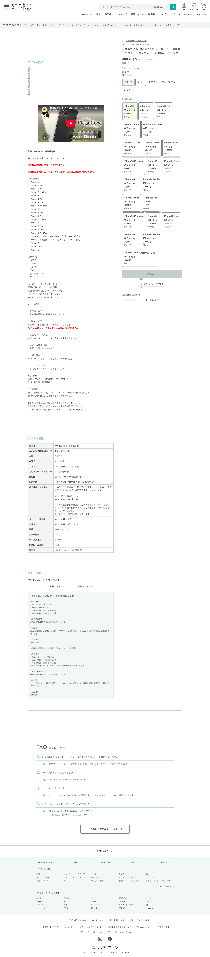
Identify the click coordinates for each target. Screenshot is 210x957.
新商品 (151, 14)
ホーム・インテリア (127, 877)
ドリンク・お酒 (42, 877)
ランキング (121, 14)
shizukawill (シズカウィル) (67, 466)
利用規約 (44, 927)
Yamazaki (150, 908)
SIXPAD (39, 901)
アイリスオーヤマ (126, 905)
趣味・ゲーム (96, 877)
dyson (66, 898)
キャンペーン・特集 (91, 14)
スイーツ (149, 874)
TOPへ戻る (103, 851)
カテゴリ (34, 25)
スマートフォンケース (79, 25)
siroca (93, 901)
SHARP (39, 905)
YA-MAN (122, 901)
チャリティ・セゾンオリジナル (158, 881)
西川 (148, 905)
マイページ (201, 14)
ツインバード (96, 905)
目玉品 (108, 14)
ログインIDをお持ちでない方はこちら (85, 920)
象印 (65, 905)
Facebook (110, 939)
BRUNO (122, 908)
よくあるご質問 (141, 920)
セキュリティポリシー (93, 927)
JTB (65, 901)
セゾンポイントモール (121, 932)
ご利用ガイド (164, 863)
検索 (173, 7)
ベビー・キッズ (42, 881)
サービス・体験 (97, 881)
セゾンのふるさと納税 (93, 932)
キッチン (94, 874)
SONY (66, 908)
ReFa (148, 898)
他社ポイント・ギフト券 (128, 881)
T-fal (148, 901)
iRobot (94, 908)
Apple (38, 898)
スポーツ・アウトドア (72, 877)
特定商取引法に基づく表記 (119, 927)
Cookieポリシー (146, 927)
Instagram (100, 939)
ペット (66, 881)
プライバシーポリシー (66, 927)
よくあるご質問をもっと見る (103, 829)
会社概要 (165, 927)
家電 (44, 25)
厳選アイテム (137, 14)
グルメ (121, 874)
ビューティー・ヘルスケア (74, 874)
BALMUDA (123, 898)
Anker (93, 898)
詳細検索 (158, 7)
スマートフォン (58, 25)
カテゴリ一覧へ (165, 887)
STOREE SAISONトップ (14, 25)
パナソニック (41, 908)
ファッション (151, 877)
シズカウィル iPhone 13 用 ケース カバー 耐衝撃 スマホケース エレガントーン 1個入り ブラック (139, 25)
